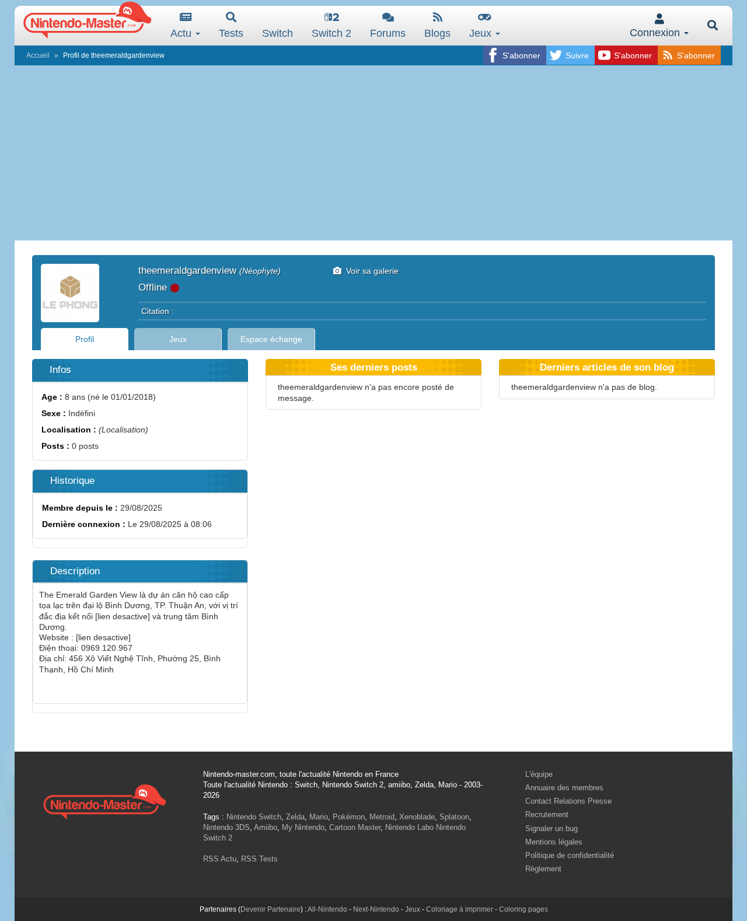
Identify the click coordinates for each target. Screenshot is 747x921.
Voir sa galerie (370, 270)
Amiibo (265, 827)
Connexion (656, 33)
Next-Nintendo (376, 909)
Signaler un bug (551, 828)
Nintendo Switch (253, 816)
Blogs (437, 33)
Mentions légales (553, 842)
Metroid (382, 816)
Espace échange (271, 339)
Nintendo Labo (409, 827)
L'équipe (539, 774)
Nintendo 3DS (226, 827)
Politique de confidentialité (569, 855)
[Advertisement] (373, 153)
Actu (182, 33)
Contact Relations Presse (568, 801)
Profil (84, 339)
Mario (318, 816)
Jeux (481, 33)
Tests (231, 33)
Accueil (38, 55)
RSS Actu (219, 858)
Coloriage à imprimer (459, 909)
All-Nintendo (327, 909)
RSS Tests (259, 858)
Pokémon (349, 816)
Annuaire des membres (564, 787)
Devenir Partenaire (270, 909)
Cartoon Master (355, 827)
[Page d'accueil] (104, 800)
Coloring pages (523, 909)
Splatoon (454, 816)
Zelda (295, 816)
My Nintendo (303, 827)
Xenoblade (417, 816)
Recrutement (546, 814)
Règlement (543, 868)
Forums (388, 33)
